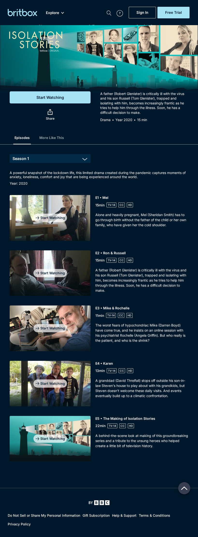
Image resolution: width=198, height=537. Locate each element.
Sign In (142, 12)
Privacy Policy (19, 524)
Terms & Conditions (154, 515)
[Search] (109, 12)
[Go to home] (99, 502)
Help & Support (124, 515)
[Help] (117, 12)
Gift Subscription (96, 515)
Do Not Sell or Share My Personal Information (44, 515)
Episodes (22, 138)
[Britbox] (22, 12)
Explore (52, 13)
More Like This (51, 138)
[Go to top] (184, 488)
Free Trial (173, 12)
